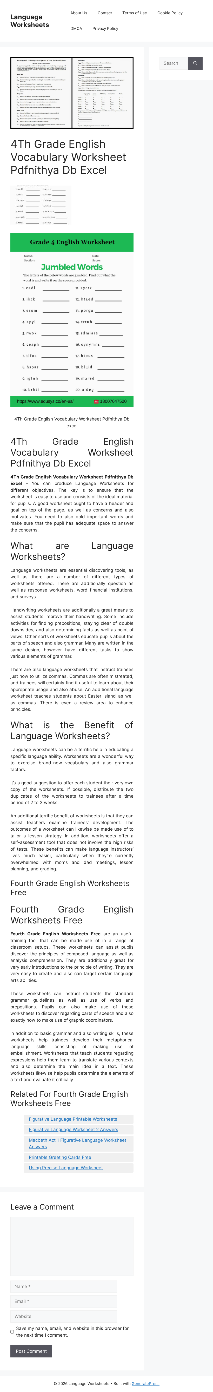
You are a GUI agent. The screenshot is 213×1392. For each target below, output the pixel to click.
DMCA (76, 28)
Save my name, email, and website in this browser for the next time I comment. (72, 1332)
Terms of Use (134, 12)
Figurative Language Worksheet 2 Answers (73, 1129)
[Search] (195, 63)
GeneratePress (145, 1383)
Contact (105, 12)
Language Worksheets (29, 21)
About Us (78, 12)
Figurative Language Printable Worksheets (73, 1119)
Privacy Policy (105, 28)
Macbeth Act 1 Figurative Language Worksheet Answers (77, 1144)
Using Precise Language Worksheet (66, 1167)
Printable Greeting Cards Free (60, 1157)
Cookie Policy (170, 12)
